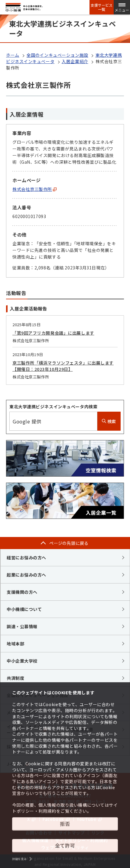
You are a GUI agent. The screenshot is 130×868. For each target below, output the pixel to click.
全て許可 (65, 845)
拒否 (65, 823)
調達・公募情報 (22, 626)
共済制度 (15, 678)
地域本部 (15, 644)
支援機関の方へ (22, 592)
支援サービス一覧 (101, 7)
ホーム (12, 55)
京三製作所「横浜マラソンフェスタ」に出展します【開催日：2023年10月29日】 (63, 366)
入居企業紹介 (75, 61)
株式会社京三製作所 (32, 189)
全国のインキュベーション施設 (57, 55)
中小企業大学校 (22, 661)
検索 (111, 421)
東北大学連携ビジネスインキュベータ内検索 (53, 406)
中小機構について (24, 609)
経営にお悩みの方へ (26, 558)
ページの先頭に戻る (69, 543)
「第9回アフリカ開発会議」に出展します (53, 333)
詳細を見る (19, 859)
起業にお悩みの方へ (26, 575)
